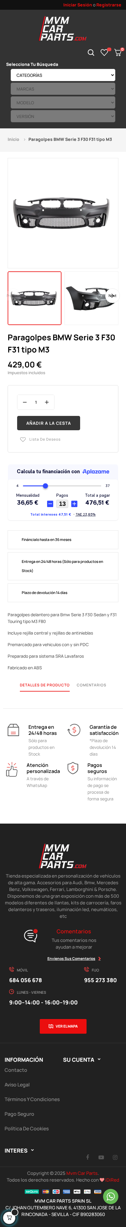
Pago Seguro (19, 1114)
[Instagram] (115, 1157)
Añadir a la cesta (48, 423)
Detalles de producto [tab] (45, 685)
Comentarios (91, 685)
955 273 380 (100, 980)
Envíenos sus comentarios (71, 958)
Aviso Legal (17, 1084)
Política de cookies (27, 1128)
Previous (13, 295)
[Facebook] (87, 1157)
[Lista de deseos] (104, 52)
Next (113, 295)
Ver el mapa (67, 1026)
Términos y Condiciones (32, 1099)
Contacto (16, 1070)
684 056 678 (25, 980)
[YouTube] (101, 1157)
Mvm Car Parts (82, 1173)
